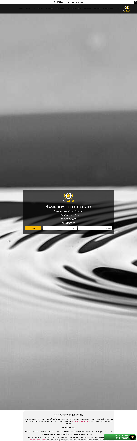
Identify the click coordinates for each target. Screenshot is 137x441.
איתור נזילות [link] (51, 9)
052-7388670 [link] (122, 438)
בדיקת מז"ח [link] (97, 9)
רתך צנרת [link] (40, 9)
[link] (126, 9)
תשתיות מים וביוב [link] (109, 9)
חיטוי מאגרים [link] (87, 9)
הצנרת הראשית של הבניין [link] (81, 421)
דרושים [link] (28, 9)
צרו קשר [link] (21, 9)
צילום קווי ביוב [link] (61, 9)
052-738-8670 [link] (68, 219)
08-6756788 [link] (68, 223)
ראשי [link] (118, 9)
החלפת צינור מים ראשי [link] (75, 9)
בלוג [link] (34, 9)
